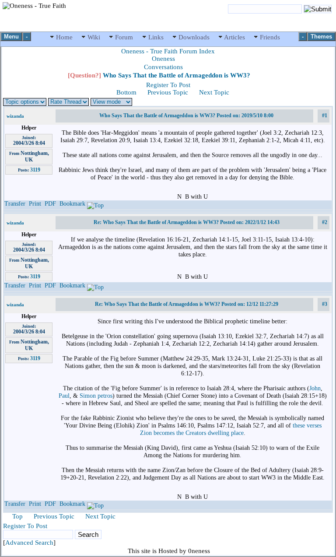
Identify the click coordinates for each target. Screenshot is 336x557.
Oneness (163, 58)
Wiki (94, 37)
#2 (324, 222)
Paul (64, 395)
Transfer (14, 203)
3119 (35, 170)
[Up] (95, 203)
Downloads (194, 37)
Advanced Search (29, 542)
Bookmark (72, 203)
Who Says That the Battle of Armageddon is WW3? (159, 75)
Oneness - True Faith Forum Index (168, 51)
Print (35, 203)
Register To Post (168, 84)
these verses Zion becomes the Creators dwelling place (231, 429)
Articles (235, 37)
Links (156, 37)
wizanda (15, 116)
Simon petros (96, 395)
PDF (50, 203)
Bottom (126, 92)
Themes (321, 36)
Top (17, 516)
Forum (124, 37)
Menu (11, 36)
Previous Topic (167, 92)
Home (64, 37)
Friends (269, 37)
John (315, 388)
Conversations (163, 66)
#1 (324, 115)
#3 (324, 304)
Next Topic (214, 92)
